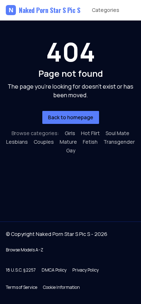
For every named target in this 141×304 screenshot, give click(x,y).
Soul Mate (117, 133)
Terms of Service (21, 287)
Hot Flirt (90, 133)
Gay (70, 150)
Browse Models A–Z (24, 250)
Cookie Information (61, 287)
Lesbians (17, 141)
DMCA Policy (54, 270)
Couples (44, 141)
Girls (70, 133)
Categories (105, 9)
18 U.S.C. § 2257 (21, 270)
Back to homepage (70, 117)
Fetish (90, 141)
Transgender (119, 141)
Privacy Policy (85, 270)
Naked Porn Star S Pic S (44, 10)
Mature (68, 141)
